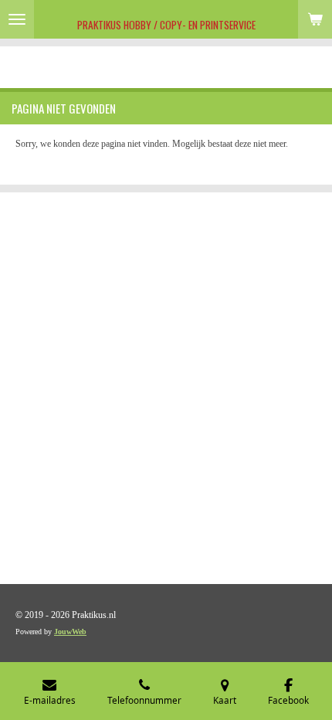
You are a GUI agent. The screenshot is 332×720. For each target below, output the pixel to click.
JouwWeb (70, 631)
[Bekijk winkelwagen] (315, 19)
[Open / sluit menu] (17, 19)
